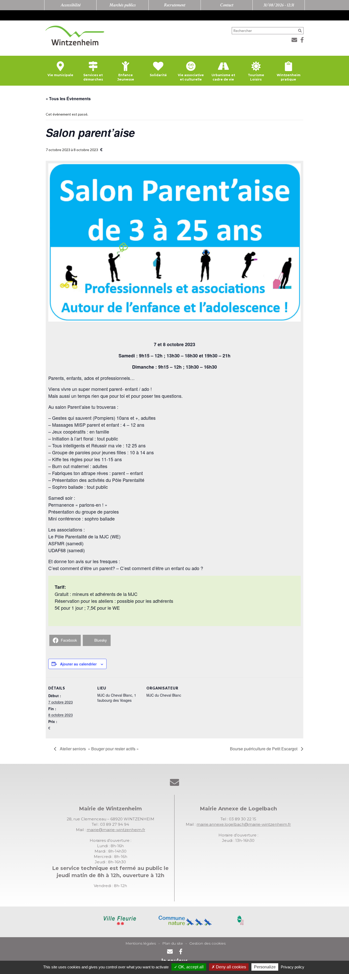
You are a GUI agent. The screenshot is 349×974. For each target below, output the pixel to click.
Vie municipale (60, 75)
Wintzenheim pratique (288, 77)
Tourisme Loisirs (256, 77)
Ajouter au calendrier (78, 663)
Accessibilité (70, 5)
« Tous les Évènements (68, 98)
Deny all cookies (230, 967)
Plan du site (172, 943)
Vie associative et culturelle (191, 77)
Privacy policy (292, 967)
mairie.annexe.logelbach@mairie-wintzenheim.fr (243, 824)
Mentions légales (140, 943)
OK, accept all (190, 967)
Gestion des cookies (207, 943)
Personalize (265, 967)
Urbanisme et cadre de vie (223, 77)
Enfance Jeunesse (125, 77)
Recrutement (174, 5)
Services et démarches (93, 77)
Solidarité (158, 75)
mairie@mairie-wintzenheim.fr (116, 829)
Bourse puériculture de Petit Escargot (264, 749)
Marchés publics (122, 5)
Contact (226, 5)
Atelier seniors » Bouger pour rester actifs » (99, 749)
